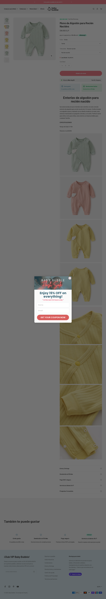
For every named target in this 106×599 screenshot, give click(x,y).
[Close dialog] (70, 278)
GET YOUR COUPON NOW (53, 317)
